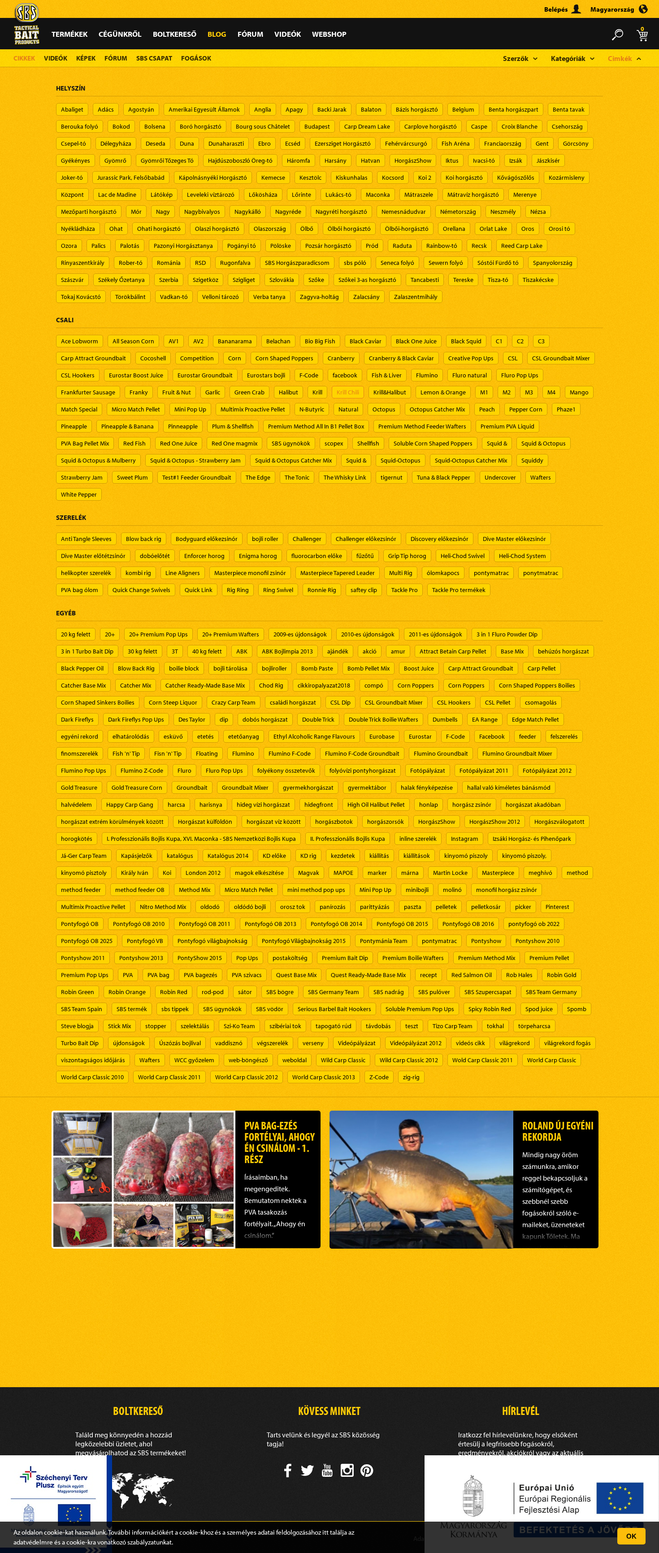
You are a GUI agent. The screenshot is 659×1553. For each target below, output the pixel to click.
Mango (579, 392)
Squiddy (532, 460)
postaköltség (290, 958)
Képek (85, 58)
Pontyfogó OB (80, 924)
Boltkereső (174, 34)
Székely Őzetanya (121, 280)
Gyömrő (115, 160)
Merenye (525, 194)
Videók (287, 34)
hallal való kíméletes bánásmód (509, 787)
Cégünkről (120, 34)
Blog (217, 34)
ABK (241, 651)
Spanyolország (552, 263)
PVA (128, 975)
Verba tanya (269, 297)
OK (631, 1536)
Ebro (264, 143)
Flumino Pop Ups (83, 770)
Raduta (402, 246)
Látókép (162, 194)
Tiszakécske (538, 280)
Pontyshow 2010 (537, 941)
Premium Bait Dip (345, 958)
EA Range (485, 719)
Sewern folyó (446, 263)
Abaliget (72, 109)
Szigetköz (205, 280)
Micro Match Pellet (136, 409)
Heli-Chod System (522, 556)
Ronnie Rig (322, 590)
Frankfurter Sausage (88, 392)
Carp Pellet (542, 668)
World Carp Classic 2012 (246, 1077)
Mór (136, 212)
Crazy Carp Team (234, 702)
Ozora (69, 246)
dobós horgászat (265, 719)
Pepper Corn (525, 409)
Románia (169, 263)
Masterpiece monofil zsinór (250, 573)
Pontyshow (486, 941)
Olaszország (270, 229)
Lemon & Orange (443, 392)
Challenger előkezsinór (366, 539)
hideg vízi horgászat (263, 804)
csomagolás (541, 702)
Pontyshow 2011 (83, 958)
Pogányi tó (241, 246)
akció (370, 651)
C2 (520, 341)
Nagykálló (247, 212)
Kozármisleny (567, 177)
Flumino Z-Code (142, 770)
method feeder (81, 890)
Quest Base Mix (296, 975)
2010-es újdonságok (368, 634)
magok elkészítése (259, 873)
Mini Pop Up (190, 409)
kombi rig (138, 573)
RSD (200, 263)
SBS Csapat (154, 58)
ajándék (337, 651)
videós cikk (470, 1043)
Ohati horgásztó (159, 229)
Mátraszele (418, 194)
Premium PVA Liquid (507, 426)
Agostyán (141, 109)
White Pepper (79, 494)
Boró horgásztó (200, 126)
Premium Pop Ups (84, 975)
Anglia (262, 109)
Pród (372, 246)
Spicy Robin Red (489, 1009)
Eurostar (420, 736)
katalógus (180, 856)
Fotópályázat (427, 770)
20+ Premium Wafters (230, 634)
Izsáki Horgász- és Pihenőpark (532, 839)
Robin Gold (562, 975)
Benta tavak (569, 109)
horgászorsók (385, 822)
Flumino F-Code (290, 753)
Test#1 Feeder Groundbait (196, 477)
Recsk (479, 246)
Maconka (378, 194)
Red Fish (134, 443)
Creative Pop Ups (471, 358)
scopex (334, 443)
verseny (313, 1043)
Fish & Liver (387, 375)
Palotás (129, 246)
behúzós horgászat (563, 651)
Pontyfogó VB (145, 941)
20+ (110, 634)
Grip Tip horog (407, 556)
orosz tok (292, 907)
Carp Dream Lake (367, 126)
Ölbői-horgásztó (407, 229)
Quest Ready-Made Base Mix (368, 975)
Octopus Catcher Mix (437, 409)
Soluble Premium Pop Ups (420, 1009)
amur (398, 651)
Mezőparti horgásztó (89, 212)
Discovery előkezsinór (439, 539)
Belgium (463, 109)
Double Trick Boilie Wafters (383, 719)
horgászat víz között (274, 822)
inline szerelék (418, 839)
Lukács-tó (338, 194)
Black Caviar (366, 341)
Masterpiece (498, 873)
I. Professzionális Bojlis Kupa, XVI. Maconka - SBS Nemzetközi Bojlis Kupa (201, 839)
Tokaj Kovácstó (81, 297)
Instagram (464, 839)
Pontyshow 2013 (141, 958)
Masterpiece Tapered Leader (337, 573)
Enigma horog (258, 556)
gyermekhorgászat (308, 787)
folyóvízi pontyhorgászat (363, 770)
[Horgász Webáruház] (26, 12)
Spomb (576, 1009)
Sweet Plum (132, 477)
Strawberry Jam (82, 477)
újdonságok (129, 1043)
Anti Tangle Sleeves (86, 539)
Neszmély (503, 212)
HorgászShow (413, 160)
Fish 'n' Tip (126, 753)
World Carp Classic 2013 (323, 1077)
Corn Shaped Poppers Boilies (537, 685)
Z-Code (379, 1077)
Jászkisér (548, 160)
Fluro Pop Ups (519, 375)
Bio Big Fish (320, 341)
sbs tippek (175, 1009)
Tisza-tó (498, 280)
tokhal (495, 1026)
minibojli (417, 890)
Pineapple (74, 426)
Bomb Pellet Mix (368, 668)
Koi (167, 873)
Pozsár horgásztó (328, 246)
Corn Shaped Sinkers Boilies (97, 702)
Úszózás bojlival (180, 1043)
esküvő (173, 736)
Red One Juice (178, 443)
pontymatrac (491, 573)
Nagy (163, 212)
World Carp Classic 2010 (92, 1077)
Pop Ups (247, 958)
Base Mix (512, 651)
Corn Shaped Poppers (284, 358)
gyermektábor (367, 787)
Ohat (116, 229)
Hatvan (370, 160)
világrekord (514, 1043)
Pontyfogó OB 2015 (402, 924)
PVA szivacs (247, 975)
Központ (72, 194)
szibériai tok (285, 1026)
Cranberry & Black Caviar (401, 358)
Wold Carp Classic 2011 (482, 1060)
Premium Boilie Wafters (413, 958)
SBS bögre (280, 992)
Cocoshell (153, 358)
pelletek (446, 907)
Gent (542, 143)
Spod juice (539, 1009)
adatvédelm (30, 1542)
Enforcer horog (204, 556)
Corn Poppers (416, 685)
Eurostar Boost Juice (136, 375)
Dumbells (445, 719)
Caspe (479, 126)
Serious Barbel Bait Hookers (334, 1009)
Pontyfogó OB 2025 (87, 941)
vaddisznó (229, 1043)
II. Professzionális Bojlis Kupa (347, 839)
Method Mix (194, 890)
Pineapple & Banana (127, 426)
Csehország (567, 126)
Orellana (454, 229)
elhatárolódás (131, 736)
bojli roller (265, 539)
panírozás (333, 907)
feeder (527, 736)
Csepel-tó (73, 143)
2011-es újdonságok (435, 634)
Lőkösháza (263, 194)
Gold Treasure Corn (137, 787)
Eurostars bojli (266, 375)
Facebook (492, 736)
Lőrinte (301, 194)
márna (410, 873)
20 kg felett (76, 634)
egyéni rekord (79, 736)
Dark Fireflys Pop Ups (136, 719)
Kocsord (393, 177)
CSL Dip (340, 702)
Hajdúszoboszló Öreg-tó (240, 160)
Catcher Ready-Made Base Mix (205, 685)
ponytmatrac (540, 573)
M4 (551, 392)
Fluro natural (469, 375)
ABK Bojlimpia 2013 (287, 651)
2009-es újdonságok (300, 634)
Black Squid (466, 341)
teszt (411, 1026)
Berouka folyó (79, 126)
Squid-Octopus (401, 460)
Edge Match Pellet (535, 719)
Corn (234, 358)
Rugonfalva (235, 263)
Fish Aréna (456, 143)
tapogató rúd (333, 1026)
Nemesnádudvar (404, 212)
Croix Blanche (520, 126)
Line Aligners (182, 573)
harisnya (210, 804)
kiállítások (416, 856)
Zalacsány (366, 297)
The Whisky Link (345, 477)
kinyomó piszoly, (524, 856)
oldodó (210, 907)
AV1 (174, 341)
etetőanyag (243, 736)
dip (224, 719)
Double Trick (318, 719)
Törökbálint (130, 297)
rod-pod (213, 992)
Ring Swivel (278, 590)
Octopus (384, 409)
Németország (458, 212)
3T (175, 651)
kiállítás (379, 856)
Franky (139, 392)
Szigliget (244, 280)
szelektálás (195, 1026)
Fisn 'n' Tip (168, 753)
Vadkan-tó (174, 297)
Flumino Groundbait (441, 753)
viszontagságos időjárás (93, 1060)
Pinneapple (183, 426)
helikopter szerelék (86, 573)
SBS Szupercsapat (488, 992)
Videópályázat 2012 (416, 1043)
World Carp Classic (551, 1060)
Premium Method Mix (486, 958)
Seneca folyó (397, 263)
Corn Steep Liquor (173, 702)
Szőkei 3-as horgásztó (367, 280)
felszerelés (564, 736)
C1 (499, 341)
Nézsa (538, 212)
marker (377, 873)
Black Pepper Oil (82, 668)
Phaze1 (566, 409)
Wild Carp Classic (343, 1060)
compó (373, 685)
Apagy (294, 109)
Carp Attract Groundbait (93, 358)
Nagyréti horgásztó (341, 212)
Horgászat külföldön (205, 822)
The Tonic (297, 477)
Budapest (317, 126)
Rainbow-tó (441, 246)
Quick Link (198, 590)
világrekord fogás (567, 1043)
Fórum (250, 34)
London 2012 (203, 873)
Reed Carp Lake (521, 246)
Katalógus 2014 (228, 856)
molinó (452, 890)
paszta (412, 907)
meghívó (540, 873)
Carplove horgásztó (430, 126)
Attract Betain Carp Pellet (453, 651)
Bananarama (235, 341)
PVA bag (158, 975)
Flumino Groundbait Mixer (517, 753)
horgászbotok (334, 822)
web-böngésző (248, 1060)
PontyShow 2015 (200, 958)
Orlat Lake (493, 229)
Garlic (212, 392)
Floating (207, 753)
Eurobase (382, 736)
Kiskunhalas (352, 177)
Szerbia (168, 280)
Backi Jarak (332, 109)
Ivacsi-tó (484, 160)
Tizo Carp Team (453, 1026)
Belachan (278, 341)
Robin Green (77, 992)
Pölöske (280, 246)
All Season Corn (133, 341)
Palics (98, 246)
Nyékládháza (78, 229)
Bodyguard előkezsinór (207, 539)
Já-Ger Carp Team (84, 856)
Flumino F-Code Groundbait (362, 753)
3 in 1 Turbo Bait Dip (87, 651)
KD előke (274, 856)
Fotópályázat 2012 (547, 770)
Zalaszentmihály (416, 297)
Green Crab (249, 392)
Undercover (500, 477)
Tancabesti (425, 280)
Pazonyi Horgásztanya (183, 246)
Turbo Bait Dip (80, 1043)
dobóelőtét (155, 556)
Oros (527, 229)
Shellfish (368, 443)
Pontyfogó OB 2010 (139, 924)
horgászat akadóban (533, 804)
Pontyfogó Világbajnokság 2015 (304, 941)
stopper (155, 1026)
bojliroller (274, 668)
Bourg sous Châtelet (263, 126)
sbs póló (355, 263)
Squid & (497, 443)
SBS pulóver (434, 992)
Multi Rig (400, 573)
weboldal (294, 1060)
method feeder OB (140, 890)
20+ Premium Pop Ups (158, 634)
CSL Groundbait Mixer (561, 358)
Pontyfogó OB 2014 (336, 924)
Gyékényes (75, 160)
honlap (428, 804)
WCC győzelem (194, 1060)
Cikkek (24, 58)
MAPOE (343, 873)
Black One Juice (416, 341)
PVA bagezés (200, 975)
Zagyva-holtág (319, 297)
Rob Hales (519, 975)
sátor (245, 992)
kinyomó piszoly (466, 856)
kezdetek (343, 856)
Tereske (463, 280)
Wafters (540, 477)
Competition (197, 358)
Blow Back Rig (136, 668)
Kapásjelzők (136, 856)
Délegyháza (115, 143)
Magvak (308, 873)
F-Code (308, 375)
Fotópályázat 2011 (484, 770)
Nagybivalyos (202, 212)
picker (523, 907)
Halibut (288, 392)
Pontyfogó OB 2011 (204, 924)
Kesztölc (310, 177)
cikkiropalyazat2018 (324, 685)
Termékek (69, 34)
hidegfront (318, 804)
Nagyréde (288, 212)
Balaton (371, 109)
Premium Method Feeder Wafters (422, 426)
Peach (487, 409)
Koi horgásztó (464, 177)
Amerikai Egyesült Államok (204, 109)
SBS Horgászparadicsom (297, 263)
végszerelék (272, 1043)
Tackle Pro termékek (459, 590)
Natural (348, 409)
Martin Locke (450, 873)
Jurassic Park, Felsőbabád (131, 177)
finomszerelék (79, 753)
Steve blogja (77, 1026)
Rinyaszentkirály (82, 263)
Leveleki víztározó (210, 194)
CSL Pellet (498, 702)
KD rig (308, 856)
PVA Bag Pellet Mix (85, 443)
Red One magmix (234, 443)
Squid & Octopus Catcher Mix (293, 460)
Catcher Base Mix (83, 685)
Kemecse (273, 177)
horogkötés (76, 839)
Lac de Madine (117, 194)
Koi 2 (424, 177)
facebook (345, 375)
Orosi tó (559, 229)
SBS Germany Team (333, 992)
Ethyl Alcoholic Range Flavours (314, 736)
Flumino (427, 375)
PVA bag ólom (79, 590)
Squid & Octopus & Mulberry (98, 460)
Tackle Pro (404, 590)
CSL (513, 358)
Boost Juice (419, 668)
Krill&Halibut (389, 392)
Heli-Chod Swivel (463, 556)
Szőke (316, 280)
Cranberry (341, 358)
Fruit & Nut (176, 392)
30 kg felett (142, 651)
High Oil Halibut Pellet (376, 804)
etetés (205, 736)
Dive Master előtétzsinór (93, 556)
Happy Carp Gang (129, 804)
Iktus (452, 160)
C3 (541, 341)
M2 (507, 392)
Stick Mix (119, 1026)
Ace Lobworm (79, 341)
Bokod (121, 126)
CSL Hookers (78, 375)
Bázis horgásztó (417, 109)
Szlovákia (281, 280)
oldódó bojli (250, 907)
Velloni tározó (220, 297)
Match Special (79, 409)
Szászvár (72, 280)
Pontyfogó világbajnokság (212, 941)
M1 (484, 392)
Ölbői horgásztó (349, 229)
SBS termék (132, 1009)
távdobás (378, 1026)
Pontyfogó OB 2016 (468, 924)
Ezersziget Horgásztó (343, 143)
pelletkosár (486, 907)
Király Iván (134, 873)
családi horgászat (293, 702)
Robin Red (173, 992)
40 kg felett (207, 651)
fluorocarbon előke (316, 556)
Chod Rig (271, 685)
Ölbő (306, 229)
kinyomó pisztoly (84, 873)
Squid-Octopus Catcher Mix (471, 460)
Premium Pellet (549, 958)
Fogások (196, 58)
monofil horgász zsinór (506, 890)
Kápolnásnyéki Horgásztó (213, 177)
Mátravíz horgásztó (473, 194)
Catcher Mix (135, 685)
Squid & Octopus (543, 443)
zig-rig (411, 1077)
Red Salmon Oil (471, 975)
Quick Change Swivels (141, 590)
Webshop (329, 34)
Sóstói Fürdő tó (498, 263)
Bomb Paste (317, 668)
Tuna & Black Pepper (443, 477)
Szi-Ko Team (239, 1026)
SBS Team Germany (551, 992)
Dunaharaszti (226, 143)
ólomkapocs (443, 573)
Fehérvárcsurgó (406, 143)
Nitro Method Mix (163, 907)
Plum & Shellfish (233, 426)
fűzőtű (365, 556)
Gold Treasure (79, 787)
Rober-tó (131, 263)
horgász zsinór (471, 804)
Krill (317, 392)
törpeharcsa (534, 1026)
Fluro (184, 770)
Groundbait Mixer (245, 787)
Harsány (336, 160)
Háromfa (298, 160)
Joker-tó (72, 177)
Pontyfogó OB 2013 (270, 924)
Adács (106, 109)
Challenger (307, 539)
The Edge (258, 477)
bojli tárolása (230, 668)
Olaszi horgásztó (217, 229)
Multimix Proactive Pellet (253, 409)
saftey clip (364, 590)
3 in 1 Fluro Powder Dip (507, 634)
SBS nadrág (388, 992)
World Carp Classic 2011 (169, 1077)
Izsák (515, 160)
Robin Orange (127, 992)
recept (428, 975)
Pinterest (557, 907)
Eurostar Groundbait (205, 375)
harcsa (176, 804)
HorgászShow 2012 (494, 822)
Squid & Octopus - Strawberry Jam (195, 460)
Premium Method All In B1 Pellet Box (316, 426)
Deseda (155, 143)
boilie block (184, 668)
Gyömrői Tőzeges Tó (167, 160)
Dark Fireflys (77, 719)
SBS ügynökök (291, 443)
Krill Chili (348, 392)
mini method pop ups (316, 890)
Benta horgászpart (513, 109)
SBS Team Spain (81, 1009)
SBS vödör (269, 1009)
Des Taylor (191, 719)
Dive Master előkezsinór (514, 539)
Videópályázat (357, 1043)
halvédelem (76, 804)
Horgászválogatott (559, 822)
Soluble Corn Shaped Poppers (433, 443)
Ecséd (292, 143)
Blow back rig (143, 539)
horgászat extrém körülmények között (112, 822)
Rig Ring (238, 590)
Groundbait (192, 787)
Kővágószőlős (515, 177)
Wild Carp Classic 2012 (409, 1060)
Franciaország (502, 143)
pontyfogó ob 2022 (533, 924)
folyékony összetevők (286, 770)
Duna (187, 143)
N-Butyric (311, 409)
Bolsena (154, 126)
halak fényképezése (427, 787)
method (577, 873)
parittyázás (375, 907)
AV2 (198, 341)
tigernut (392, 477)
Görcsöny (576, 143)
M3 (529, 392)
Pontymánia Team (384, 941)
